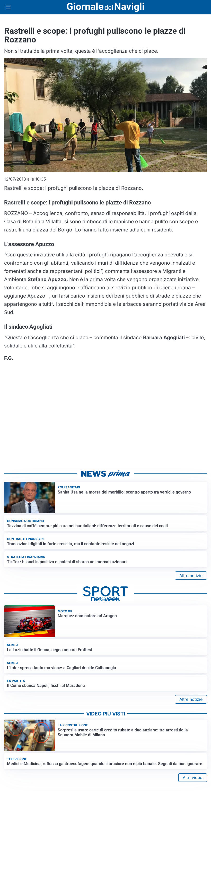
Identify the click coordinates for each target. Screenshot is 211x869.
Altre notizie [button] (191, 575)
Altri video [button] (193, 777)
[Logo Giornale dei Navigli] (105, 7)
